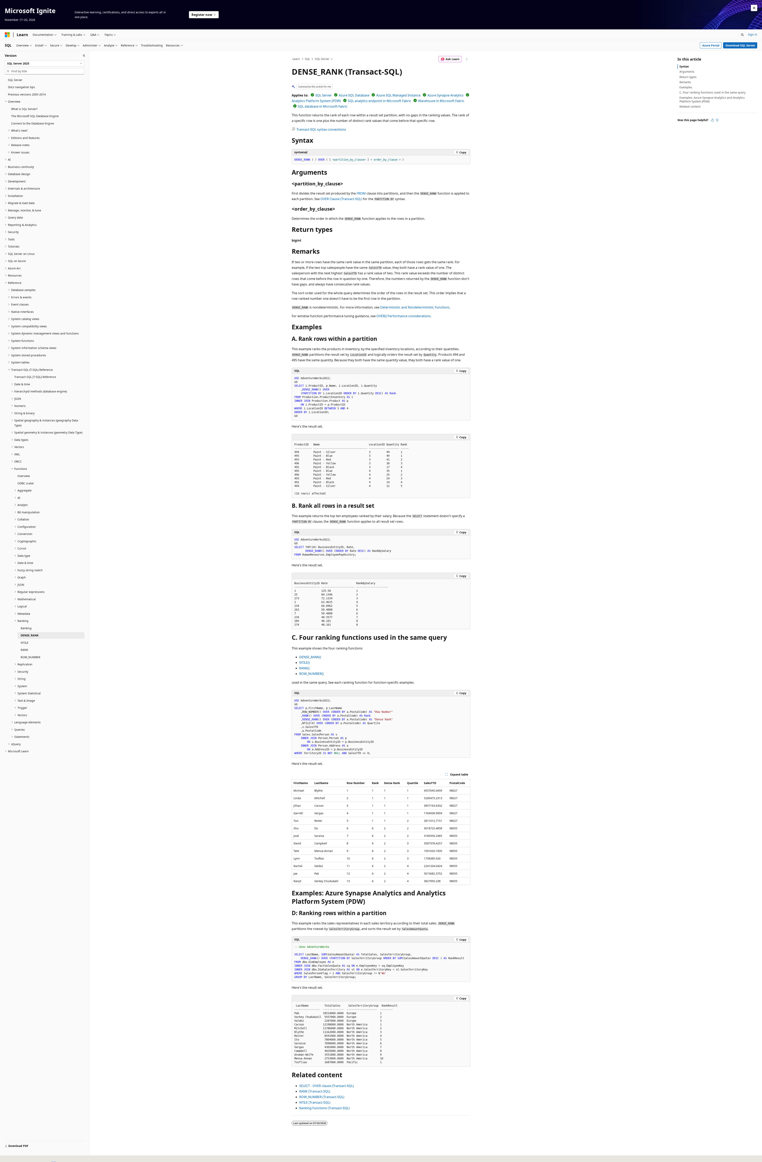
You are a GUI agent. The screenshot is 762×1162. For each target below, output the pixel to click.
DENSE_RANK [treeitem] (29, 635)
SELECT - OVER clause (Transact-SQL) (326, 1086)
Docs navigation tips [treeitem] (21, 87)
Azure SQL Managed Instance (398, 95)
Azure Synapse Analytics (445, 95)
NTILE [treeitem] (24, 643)
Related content (689, 106)
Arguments (686, 71)
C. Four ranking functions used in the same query (712, 92)
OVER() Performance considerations (403, 316)
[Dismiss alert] (754, 8)
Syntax (684, 66)
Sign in (752, 34)
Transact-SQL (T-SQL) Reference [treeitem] (35, 377)
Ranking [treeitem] (26, 628)
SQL (307, 59)
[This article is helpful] (712, 120)
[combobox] (44, 63)
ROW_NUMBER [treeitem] (30, 657)
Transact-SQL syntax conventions (321, 129)
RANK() (304, 668)
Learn (296, 59)
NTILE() (304, 662)
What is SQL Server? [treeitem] (24, 109)
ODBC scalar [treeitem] (25, 483)
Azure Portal (710, 45)
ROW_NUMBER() (311, 674)
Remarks (685, 82)
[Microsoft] (7, 34)
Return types (688, 77)
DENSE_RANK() (310, 657)
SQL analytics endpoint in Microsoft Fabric (379, 101)
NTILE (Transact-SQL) (314, 1102)
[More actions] (466, 59)
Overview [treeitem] (23, 476)
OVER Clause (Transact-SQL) (341, 199)
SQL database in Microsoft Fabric (322, 106)
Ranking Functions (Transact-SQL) (324, 1108)
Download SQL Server (740, 45)
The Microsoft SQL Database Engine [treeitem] (35, 116)
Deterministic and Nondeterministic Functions (414, 307)
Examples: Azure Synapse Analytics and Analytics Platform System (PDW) (712, 99)
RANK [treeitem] (24, 650)
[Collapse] (84, 55)
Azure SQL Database (354, 95)
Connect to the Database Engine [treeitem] (32, 123)
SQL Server (322, 59)
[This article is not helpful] (717, 120)
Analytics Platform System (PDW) (316, 101)
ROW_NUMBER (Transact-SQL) (321, 1097)
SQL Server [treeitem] (15, 80)
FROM (361, 193)
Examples (685, 87)
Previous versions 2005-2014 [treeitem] (27, 94)
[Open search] (742, 34)
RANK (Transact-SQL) (314, 1091)
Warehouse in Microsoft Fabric (441, 101)
